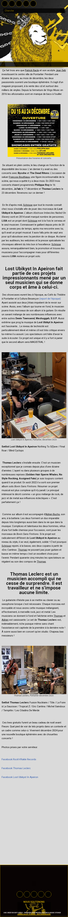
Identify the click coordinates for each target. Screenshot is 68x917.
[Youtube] (19, 3)
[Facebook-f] (5, 3)
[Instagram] (26, 3)
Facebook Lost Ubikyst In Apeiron (20, 777)
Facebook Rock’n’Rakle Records (19, 759)
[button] (34, 64)
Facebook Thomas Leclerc (16, 768)
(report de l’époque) (50, 298)
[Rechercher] (62, 10)
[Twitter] (12, 3)
